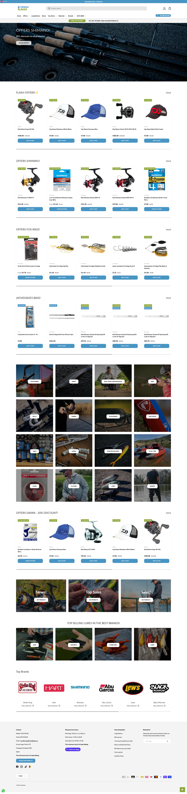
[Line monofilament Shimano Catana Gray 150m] (61, 180)
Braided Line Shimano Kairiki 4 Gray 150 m (155, 199)
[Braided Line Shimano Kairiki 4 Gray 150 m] (156, 180)
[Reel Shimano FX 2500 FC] (30, 180)
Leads (35, 486)
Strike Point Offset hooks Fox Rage (29, 266)
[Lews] (132, 688)
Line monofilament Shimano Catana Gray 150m (60, 199)
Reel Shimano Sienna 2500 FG (90, 197)
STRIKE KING (113, 645)
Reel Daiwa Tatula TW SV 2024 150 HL (124, 129)
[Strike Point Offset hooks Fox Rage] (30, 248)
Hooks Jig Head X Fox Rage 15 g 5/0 (123, 266)
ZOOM (34, 645)
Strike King (27, 702)
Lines (34, 451)
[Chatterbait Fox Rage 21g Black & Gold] (93, 248)
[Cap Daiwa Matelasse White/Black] (61, 111)
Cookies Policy (119, 756)
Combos (73, 416)
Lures (113, 486)
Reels (35, 416)
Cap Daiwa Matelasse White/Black (60, 129)
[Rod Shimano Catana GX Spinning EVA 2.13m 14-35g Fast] (156, 316)
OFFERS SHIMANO (24, 43)
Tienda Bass (22, 785)
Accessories (34, 381)
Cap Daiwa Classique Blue (89, 129)
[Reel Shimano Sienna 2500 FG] (93, 180)
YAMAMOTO (74, 645)
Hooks (74, 381)
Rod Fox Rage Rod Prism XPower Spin (61, 334)
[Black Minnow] (159, 688)
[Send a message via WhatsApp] (3, 790)
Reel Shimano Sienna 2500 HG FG (123, 197)
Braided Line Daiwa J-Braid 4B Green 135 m (29, 551)
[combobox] (96, 8)
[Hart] (53, 688)
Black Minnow (159, 702)
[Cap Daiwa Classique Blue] (93, 111)
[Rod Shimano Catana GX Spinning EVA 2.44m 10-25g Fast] (125, 316)
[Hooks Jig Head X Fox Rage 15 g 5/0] (125, 248)
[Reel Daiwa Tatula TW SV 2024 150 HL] (125, 111)
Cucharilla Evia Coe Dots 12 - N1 (28, 334)
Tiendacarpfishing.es (26, 760)
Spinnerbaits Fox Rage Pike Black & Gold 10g (155, 267)
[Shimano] (80, 688)
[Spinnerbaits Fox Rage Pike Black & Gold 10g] (156, 248)
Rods (152, 381)
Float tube (152, 451)
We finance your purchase (122, 748)
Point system (118, 752)
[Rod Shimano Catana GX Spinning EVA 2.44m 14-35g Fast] (93, 316)
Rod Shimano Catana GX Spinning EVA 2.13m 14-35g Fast (156, 336)
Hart (54, 702)
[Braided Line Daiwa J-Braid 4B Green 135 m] (30, 531)
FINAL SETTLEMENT (77, 20)
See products (41, 600)
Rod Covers (152, 416)
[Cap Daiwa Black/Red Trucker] (156, 111)
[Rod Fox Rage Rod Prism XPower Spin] (61, 316)
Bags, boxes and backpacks (113, 381)
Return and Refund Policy (122, 745)
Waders (152, 486)
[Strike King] (27, 688)
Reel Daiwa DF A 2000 (88, 549)
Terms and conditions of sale (123, 741)
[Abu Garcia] (106, 688)
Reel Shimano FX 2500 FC (26, 197)
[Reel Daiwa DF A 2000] (93, 531)
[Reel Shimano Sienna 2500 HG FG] (125, 180)
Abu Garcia (106, 702)
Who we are (118, 737)
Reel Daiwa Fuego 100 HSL (26, 129)
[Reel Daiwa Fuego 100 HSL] (30, 111)
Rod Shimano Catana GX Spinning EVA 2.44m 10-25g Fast (124, 336)
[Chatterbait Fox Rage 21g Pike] (61, 248)
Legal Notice (118, 733)
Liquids (74, 451)
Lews (133, 702)
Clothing (74, 486)
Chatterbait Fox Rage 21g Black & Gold (93, 266)
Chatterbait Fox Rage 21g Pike (58, 266)
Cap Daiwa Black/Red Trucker (153, 129)
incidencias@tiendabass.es (29, 741)
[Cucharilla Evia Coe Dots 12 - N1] (30, 316)
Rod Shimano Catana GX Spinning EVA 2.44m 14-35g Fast (93, 336)
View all (168, 92)
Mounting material (113, 451)
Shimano (80, 702)
